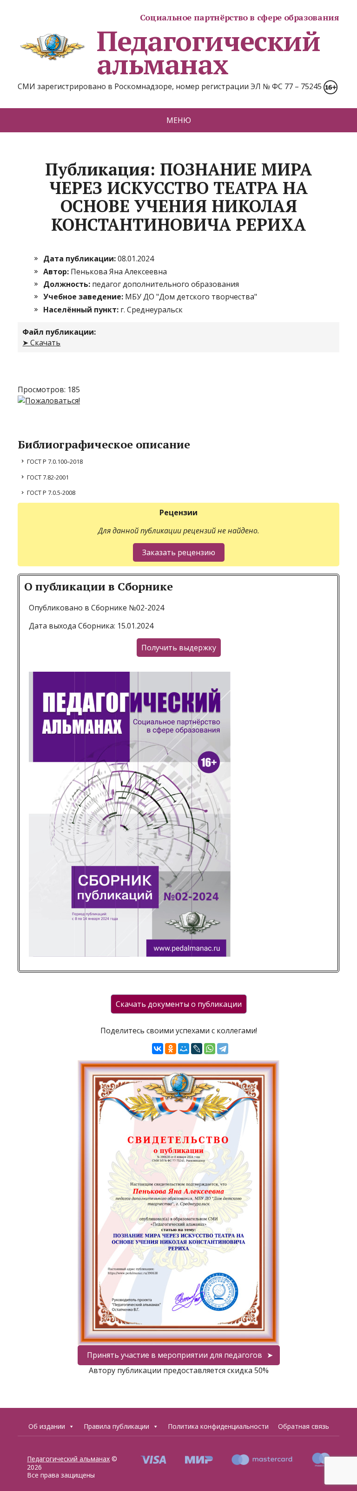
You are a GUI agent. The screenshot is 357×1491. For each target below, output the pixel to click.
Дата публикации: (80, 258)
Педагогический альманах (208, 52)
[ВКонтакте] (157, 1048)
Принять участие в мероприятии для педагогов (174, 1355)
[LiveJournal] (196, 1048)
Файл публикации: (59, 332)
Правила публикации (116, 1426)
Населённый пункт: (81, 310)
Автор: (57, 271)
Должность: (67, 284)
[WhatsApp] (209, 1048)
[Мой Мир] (183, 1048)
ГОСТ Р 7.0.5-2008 (51, 492)
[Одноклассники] (170, 1048)
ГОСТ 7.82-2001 (48, 477)
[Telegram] (222, 1048)
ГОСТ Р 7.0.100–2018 (55, 461)
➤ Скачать (41, 342)
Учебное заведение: (84, 297)
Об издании (46, 1426)
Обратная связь (303, 1426)
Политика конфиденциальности (218, 1426)
